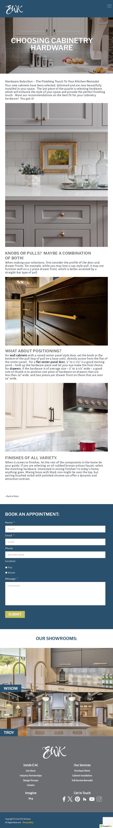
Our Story (31, 770)
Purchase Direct (82, 770)
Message (11, 578)
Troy (10, 567)
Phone (9, 548)
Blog (31, 798)
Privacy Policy (28, 822)
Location (10, 561)
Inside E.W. (30, 765)
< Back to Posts (12, 496)
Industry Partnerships (31, 775)
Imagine (30, 793)
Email (10, 535)
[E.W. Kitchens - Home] (14, 9)
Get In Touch (82, 793)
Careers (31, 785)
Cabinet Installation (82, 775)
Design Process (30, 780)
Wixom (11, 573)
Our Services (82, 765)
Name (10, 522)
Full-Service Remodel (82, 780)
